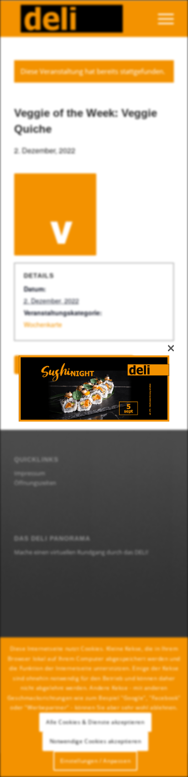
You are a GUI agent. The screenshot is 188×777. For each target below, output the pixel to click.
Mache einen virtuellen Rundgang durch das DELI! (81, 552)
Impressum (29, 473)
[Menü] (161, 18)
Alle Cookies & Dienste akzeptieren (95, 722)
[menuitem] (161, 18)
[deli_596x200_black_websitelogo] (78, 18)
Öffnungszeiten (35, 483)
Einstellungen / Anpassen (95, 761)
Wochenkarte (43, 324)
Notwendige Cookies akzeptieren (95, 741)
